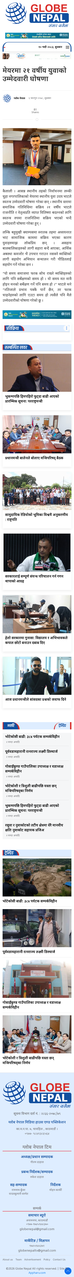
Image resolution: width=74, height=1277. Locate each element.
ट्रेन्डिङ (9, 853)
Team (18, 1259)
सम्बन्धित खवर (16, 347)
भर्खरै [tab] (10, 726)
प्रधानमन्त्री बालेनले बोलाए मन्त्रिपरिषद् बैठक (34, 458)
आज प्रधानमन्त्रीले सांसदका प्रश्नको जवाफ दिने (35, 700)
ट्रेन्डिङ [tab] (62, 726)
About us (8, 1259)
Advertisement (32, 1259)
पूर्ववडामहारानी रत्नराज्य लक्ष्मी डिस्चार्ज (31, 752)
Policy (47, 1259)
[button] (68, 47)
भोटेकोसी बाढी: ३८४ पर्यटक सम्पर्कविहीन (32, 737)
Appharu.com (37, 1273)
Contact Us (59, 1259)
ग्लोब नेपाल (19, 98)
